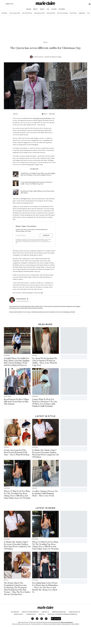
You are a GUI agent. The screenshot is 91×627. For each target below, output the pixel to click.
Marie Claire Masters (27, 13)
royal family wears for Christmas (42, 118)
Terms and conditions (59, 611)
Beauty (35, 9)
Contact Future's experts (30, 611)
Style (45, 42)
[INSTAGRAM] (27, 299)
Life (48, 9)
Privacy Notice (18, 240)
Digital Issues (82, 13)
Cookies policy (31, 614)
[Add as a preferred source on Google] (64, 618)
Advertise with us (74, 611)
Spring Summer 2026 (39, 13)
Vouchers (62, 9)
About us (42, 614)
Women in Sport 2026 (14, 13)
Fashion (28, 9)
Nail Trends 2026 (51, 13)
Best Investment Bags (62, 13)
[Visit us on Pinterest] (46, 618)
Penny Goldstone (39, 56)
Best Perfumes (73, 13)
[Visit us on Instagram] (37, 618)
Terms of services (31, 239)
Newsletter (53, 113)
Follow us (45, 113)
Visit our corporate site (67, 622)
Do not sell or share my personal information (62, 614)
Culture (54, 9)
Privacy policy (18, 614)
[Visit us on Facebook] (41, 618)
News (60, 56)
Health (42, 9)
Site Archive (15, 611)
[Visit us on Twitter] (32, 618)
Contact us (45, 611)
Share (16, 113)
